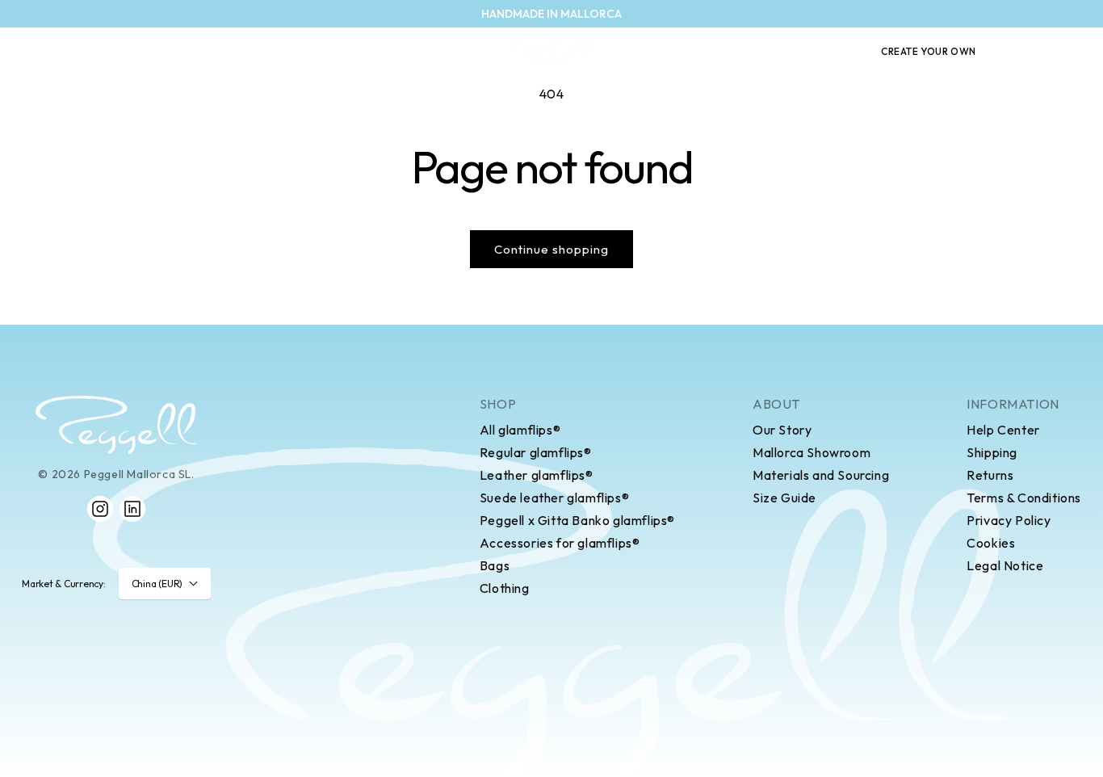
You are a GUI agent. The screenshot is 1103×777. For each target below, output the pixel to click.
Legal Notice (1005, 565)
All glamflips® (520, 430)
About (776, 404)
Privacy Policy (1009, 520)
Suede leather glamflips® (554, 497)
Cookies (991, 543)
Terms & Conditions (1024, 497)
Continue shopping (551, 249)
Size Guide (784, 497)
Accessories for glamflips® (560, 543)
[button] (1017, 52)
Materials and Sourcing (821, 475)
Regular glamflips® (536, 452)
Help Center (1003, 430)
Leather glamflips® (536, 475)
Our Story (782, 430)
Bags (495, 565)
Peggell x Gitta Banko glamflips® (577, 520)
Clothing (505, 588)
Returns (990, 475)
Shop (498, 404)
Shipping (992, 452)
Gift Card (821, 51)
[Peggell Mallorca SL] (116, 425)
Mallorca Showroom (811, 452)
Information (1013, 404)
